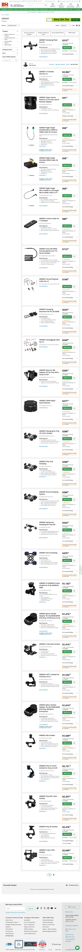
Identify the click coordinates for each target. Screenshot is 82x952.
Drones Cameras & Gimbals (29, 33)
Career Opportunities (30, 933)
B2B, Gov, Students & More (15, 1)
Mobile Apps (57, 944)
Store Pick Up (70, 934)
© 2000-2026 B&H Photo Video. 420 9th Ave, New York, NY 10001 (20, 949)
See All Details (43, 57)
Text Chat (51, 64)
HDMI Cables (71, 32)
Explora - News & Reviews (49, 929)
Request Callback (60, 64)
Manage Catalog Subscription (13, 924)
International (9, 929)
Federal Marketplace (48, 920)
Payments (8, 927)
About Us (69, 1)
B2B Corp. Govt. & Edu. (49, 924)
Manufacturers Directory (30, 931)
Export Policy (58, 949)
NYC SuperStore (62, 1)
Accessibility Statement (71, 949)
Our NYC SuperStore (29, 922)
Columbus (39, 11)
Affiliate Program (28, 929)
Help (72, 1)
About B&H (27, 920)
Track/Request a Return (12, 922)
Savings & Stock (12, 25)
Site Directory (9, 931)
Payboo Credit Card (29, 927)
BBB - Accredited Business (10, 944)
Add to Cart (67, 47)
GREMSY (7, 14)
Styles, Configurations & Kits (46, 150)
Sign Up (31, 908)
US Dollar (73, 907)
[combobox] (65, 25)
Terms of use (42, 949)
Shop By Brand (10, 933)
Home (3, 14)
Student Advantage (48, 922)
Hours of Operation (29, 924)
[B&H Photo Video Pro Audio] (5, 4)
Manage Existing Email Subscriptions (15, 912)
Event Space (46, 927)
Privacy (50, 949)
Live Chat (76, 1)
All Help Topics (10, 936)
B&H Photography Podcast (50, 931)
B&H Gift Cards (70, 937)
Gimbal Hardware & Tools (43, 33)
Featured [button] (63, 25)
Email (67, 64)
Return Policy (9, 920)
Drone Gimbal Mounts (58, 32)
